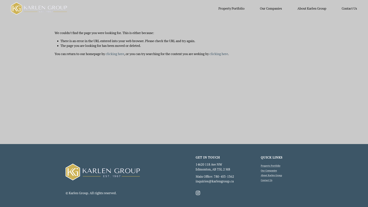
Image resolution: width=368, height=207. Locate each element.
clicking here (115, 54)
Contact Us (349, 8)
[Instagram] (198, 193)
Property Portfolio (231, 8)
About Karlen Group (311, 8)
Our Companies (271, 8)
